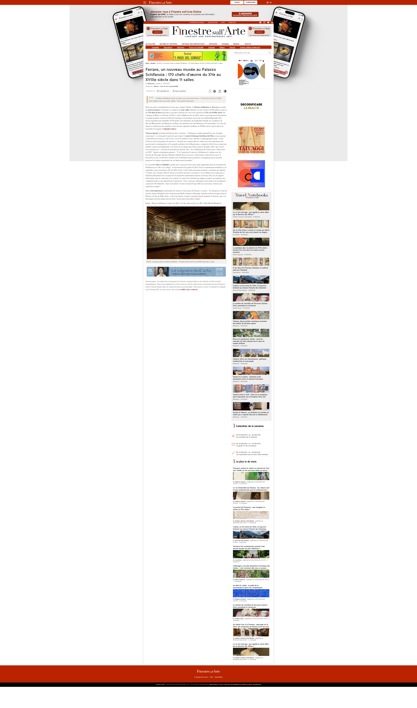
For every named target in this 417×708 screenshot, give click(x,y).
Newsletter (212, 22)
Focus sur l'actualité (196, 47)
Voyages (225, 44)
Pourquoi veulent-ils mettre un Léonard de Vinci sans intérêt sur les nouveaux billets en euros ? (251, 469)
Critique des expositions (192, 44)
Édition (222, 47)
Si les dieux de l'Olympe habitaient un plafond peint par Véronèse (250, 269)
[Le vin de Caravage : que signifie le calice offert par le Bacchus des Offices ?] (251, 206)
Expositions (168, 47)
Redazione (151, 83)
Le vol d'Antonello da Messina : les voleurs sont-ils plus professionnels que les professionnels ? (251, 489)
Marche (232, 47)
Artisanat (211, 47)
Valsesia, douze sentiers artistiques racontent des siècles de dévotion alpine (250, 322)
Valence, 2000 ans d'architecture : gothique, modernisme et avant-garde (249, 360)
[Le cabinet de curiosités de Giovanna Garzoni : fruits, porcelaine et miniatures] (251, 297)
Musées (156, 86)
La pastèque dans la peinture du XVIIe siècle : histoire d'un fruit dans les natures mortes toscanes (250, 250)
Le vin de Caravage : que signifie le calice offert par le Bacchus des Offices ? (251, 213)
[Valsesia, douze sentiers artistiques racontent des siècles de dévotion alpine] (251, 315)
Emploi (248, 44)
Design (236, 44)
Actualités (150, 44)
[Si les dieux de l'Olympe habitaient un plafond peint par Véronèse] (251, 262)
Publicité (232, 22)
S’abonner (250, 2)
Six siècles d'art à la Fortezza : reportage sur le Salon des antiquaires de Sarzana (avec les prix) (251, 625)
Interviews (180, 47)
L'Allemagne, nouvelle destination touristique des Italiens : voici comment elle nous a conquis (251, 567)
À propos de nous (201, 677)
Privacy (221, 684)
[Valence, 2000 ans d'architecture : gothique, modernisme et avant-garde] (251, 353)
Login (237, 2)
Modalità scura (257, 684)
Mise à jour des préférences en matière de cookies (238, 684)
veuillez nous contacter (189, 289)
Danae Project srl (214, 684)
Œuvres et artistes (168, 44)
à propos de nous (196, 22)
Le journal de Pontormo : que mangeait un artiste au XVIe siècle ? (249, 508)
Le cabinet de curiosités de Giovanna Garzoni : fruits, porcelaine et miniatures (250, 304)
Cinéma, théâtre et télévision (250, 47)
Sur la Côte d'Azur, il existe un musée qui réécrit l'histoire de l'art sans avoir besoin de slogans (251, 231)
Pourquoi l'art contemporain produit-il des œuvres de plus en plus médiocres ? (249, 547)
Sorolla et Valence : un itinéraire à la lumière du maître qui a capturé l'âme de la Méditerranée (251, 413)
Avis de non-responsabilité (169, 86)
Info (223, 22)
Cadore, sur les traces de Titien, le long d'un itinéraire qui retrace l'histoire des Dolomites (249, 287)
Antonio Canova (169, 128)
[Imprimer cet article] (214, 91)
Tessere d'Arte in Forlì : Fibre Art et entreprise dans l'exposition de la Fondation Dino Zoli (250, 396)
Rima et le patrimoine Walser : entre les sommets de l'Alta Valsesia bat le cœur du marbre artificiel (249, 341)
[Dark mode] (225, 92)
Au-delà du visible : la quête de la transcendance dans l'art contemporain (247, 586)
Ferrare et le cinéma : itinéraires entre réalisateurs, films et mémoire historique (248, 378)
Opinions (213, 44)
